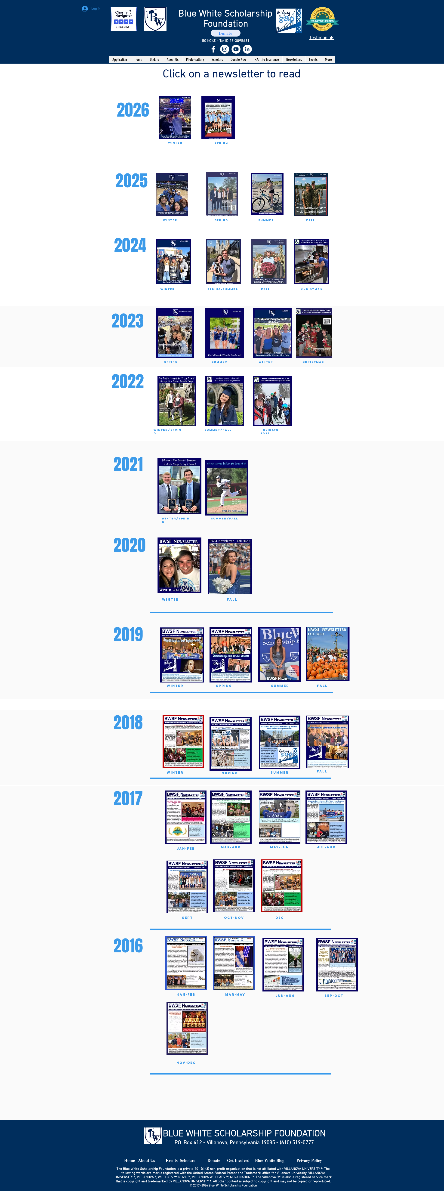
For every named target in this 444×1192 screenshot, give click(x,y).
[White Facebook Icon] (213, 49)
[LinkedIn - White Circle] (247, 49)
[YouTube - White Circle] (235, 49)
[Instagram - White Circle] (224, 49)
